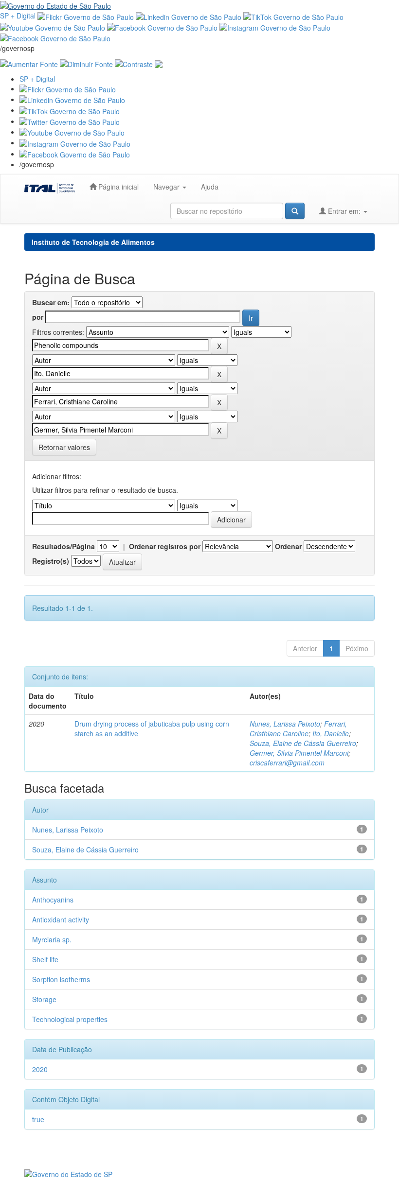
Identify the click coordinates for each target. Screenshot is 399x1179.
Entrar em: (344, 211)
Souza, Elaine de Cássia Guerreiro (303, 743)
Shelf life (45, 959)
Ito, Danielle (330, 733)
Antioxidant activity (60, 919)
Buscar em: (51, 302)
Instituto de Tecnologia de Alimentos (93, 242)
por (37, 317)
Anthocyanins (52, 899)
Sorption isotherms (61, 979)
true (38, 1119)
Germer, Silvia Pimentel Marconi (299, 753)
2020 (40, 1069)
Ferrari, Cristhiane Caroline (298, 728)
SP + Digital (18, 15)
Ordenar (288, 546)
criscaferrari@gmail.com (287, 762)
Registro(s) (50, 561)
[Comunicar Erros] (159, 63)
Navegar (167, 186)
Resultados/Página (63, 546)
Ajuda (209, 186)
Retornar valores (64, 447)
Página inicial (117, 186)
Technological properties (70, 1019)
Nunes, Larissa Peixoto (285, 723)
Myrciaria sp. (52, 939)
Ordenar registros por (164, 546)
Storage (44, 999)
